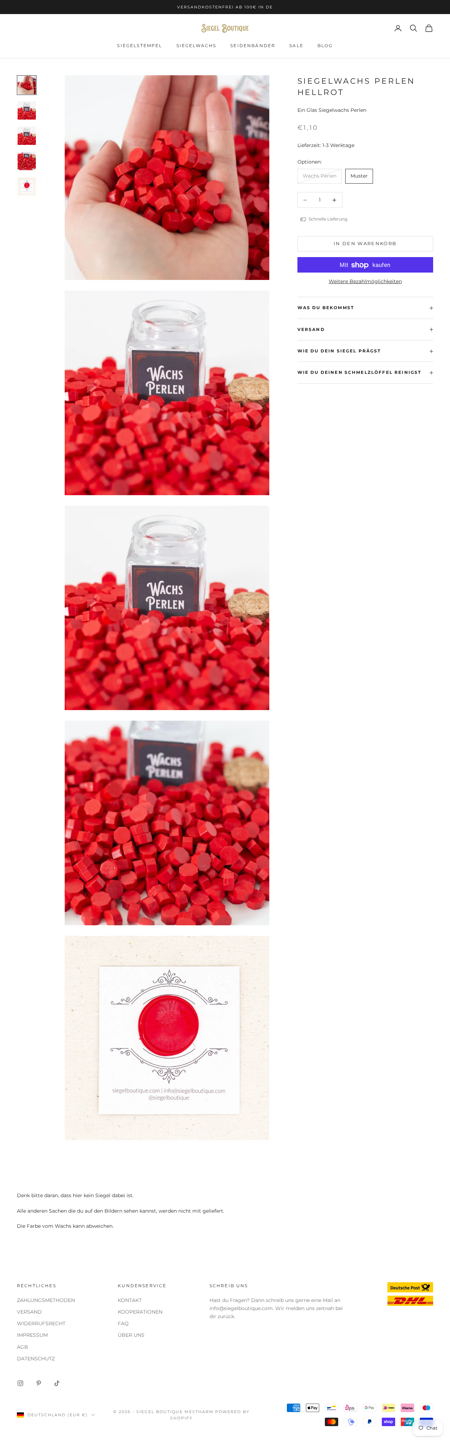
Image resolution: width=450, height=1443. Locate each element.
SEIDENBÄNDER (252, 45)
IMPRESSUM (32, 1335)
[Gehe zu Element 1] (27, 85)
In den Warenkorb (365, 244)
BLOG (325, 45)
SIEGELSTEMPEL (139, 45)
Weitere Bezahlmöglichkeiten (365, 282)
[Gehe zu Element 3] (27, 136)
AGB (22, 1347)
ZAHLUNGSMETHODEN (46, 1300)
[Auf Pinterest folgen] (38, 1383)
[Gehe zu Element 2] (27, 110)
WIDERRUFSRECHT (41, 1323)
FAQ (123, 1323)
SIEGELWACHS (196, 45)
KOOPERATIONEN (140, 1312)
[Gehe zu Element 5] (27, 186)
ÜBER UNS (131, 1335)
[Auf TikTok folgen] (56, 1383)
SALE (296, 45)
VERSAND (29, 1312)
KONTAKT (130, 1300)
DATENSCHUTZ (36, 1358)
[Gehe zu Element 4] (27, 161)
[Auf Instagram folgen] (20, 1383)
